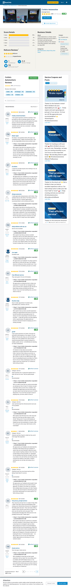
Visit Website (63, 39)
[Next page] (37, 571)
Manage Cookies (51, 583)
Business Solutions (53, 2)
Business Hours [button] (64, 44)
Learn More (47, 122)
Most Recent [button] (34, 106)
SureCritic (5, 5)
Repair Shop (50, 50)
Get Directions (64, 53)
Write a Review (47, 17)
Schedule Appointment (50, 23)
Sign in (62, 2)
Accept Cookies (62, 583)
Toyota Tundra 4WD (7, 480)
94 (34, 571)
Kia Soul (7, 379)
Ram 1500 (7, 200)
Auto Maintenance (13, 5)
